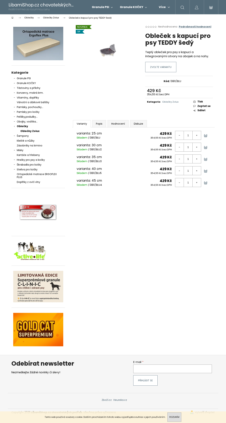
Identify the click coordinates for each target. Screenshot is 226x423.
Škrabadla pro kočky (29, 164)
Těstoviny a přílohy (28, 88)
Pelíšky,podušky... (27, 117)
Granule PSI (24, 78)
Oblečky (22, 126)
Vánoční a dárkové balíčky (33, 102)
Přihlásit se (145, 380)
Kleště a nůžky (25, 140)
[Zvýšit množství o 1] (196, 135)
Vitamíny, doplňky (28, 97)
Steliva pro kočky (27, 169)
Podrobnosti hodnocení (195, 26)
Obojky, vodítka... (27, 121)
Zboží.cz (107, 400)
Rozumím (174, 417)
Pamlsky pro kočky (28, 112)
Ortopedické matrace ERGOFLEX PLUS (37, 175)
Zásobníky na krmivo (29, 145)
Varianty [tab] (82, 124)
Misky (20, 150)
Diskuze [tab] (138, 124)
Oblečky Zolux (29, 131)
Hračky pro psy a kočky (31, 160)
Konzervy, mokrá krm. (30, 93)
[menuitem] (102, 7)
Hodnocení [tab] (118, 124)
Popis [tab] (99, 124)
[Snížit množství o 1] (179, 135)
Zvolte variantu (161, 67)
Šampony (23, 136)
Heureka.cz (120, 400)
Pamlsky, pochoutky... (30, 107)
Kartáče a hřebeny (28, 155)
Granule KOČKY (26, 83)
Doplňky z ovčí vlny (28, 182)
